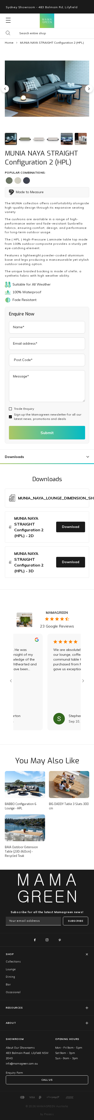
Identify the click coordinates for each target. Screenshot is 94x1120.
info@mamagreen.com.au (22, 1063)
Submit (47, 432)
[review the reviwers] (29, 640)
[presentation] (5, 89)
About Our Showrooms (20, 1047)
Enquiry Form (14, 1072)
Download (70, 527)
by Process (47, 1114)
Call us (47, 1079)
